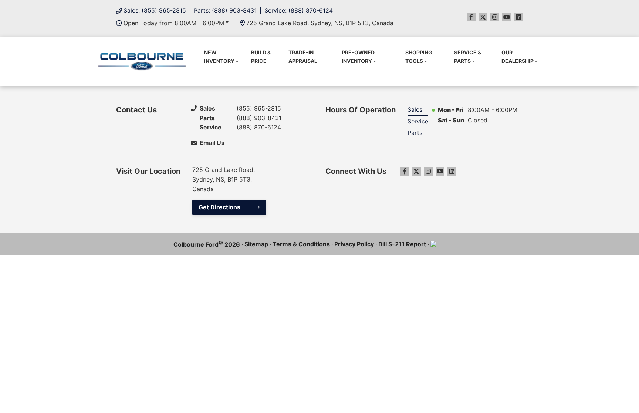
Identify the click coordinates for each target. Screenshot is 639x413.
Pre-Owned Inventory (358, 56)
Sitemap (256, 244)
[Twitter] (483, 17)
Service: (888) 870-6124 (298, 10)
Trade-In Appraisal (302, 56)
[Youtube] (506, 17)
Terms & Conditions (301, 244)
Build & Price (261, 56)
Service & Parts (467, 56)
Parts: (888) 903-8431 (225, 10)
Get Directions (219, 207)
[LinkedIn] (518, 17)
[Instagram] (494, 17)
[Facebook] (471, 17)
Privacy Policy (354, 244)
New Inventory (219, 56)
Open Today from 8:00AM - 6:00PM (174, 23)
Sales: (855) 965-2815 (155, 10)
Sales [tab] (415, 109)
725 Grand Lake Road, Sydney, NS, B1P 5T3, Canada (319, 23)
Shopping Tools (418, 56)
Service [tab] (418, 121)
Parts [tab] (415, 132)
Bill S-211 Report (402, 244)
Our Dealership (517, 56)
